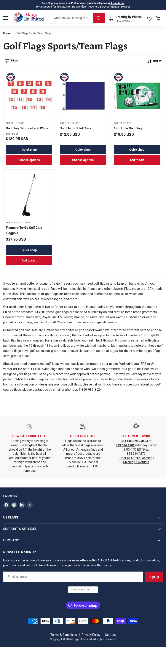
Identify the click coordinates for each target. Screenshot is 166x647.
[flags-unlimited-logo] (28, 18)
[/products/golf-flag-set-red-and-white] (29, 95)
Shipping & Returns (136, 462)
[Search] (99, 18)
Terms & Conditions (63, 634)
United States (80, 589)
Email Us (125, 458)
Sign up (154, 577)
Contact (110, 634)
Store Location (142, 458)
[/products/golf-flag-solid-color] (83, 95)
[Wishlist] (149, 18)
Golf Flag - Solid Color (75, 128)
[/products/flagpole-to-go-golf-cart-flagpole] (29, 195)
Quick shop (29, 149)
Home (6, 33)
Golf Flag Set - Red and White (27, 128)
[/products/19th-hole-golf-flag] (137, 95)
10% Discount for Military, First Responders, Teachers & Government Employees (83, 6)
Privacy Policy (91, 634)
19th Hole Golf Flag (128, 128)
